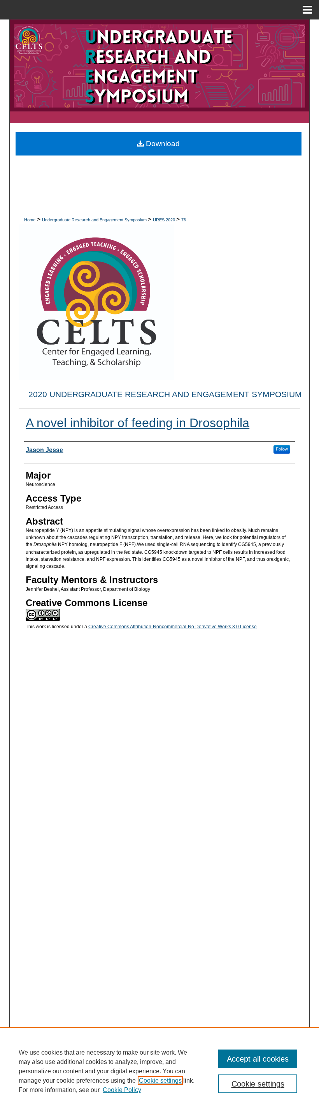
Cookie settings (160, 1080)
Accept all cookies (258, 1059)
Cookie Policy (122, 1090)
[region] (159, 1071)
